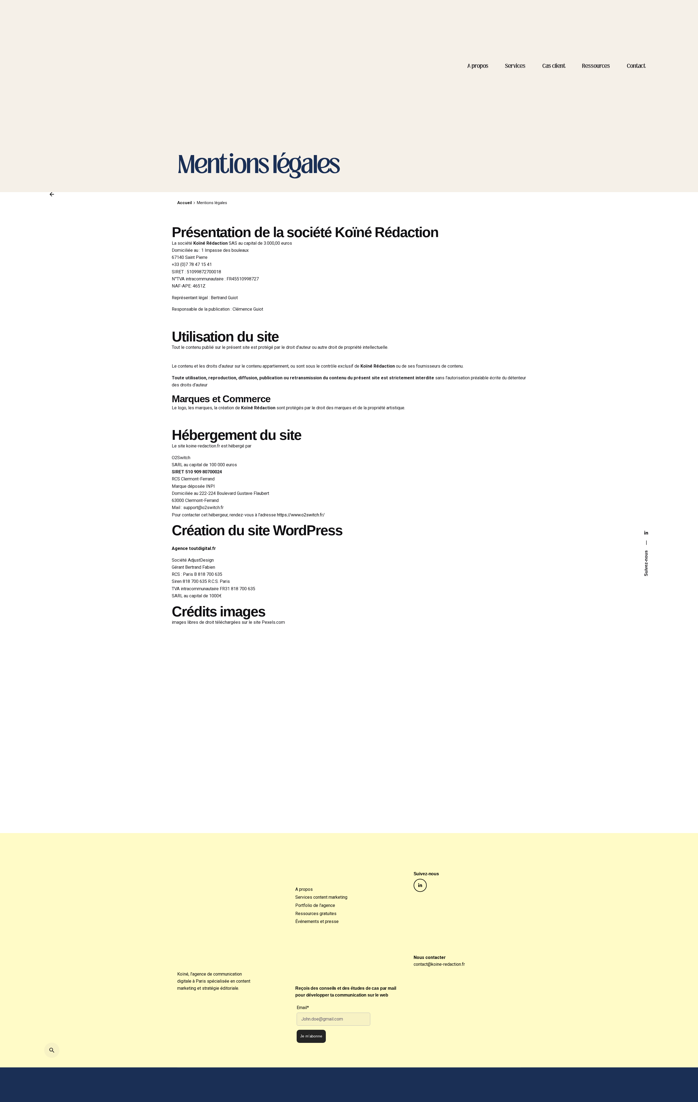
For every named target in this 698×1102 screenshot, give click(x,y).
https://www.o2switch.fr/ (301, 514)
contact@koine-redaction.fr (439, 964)
